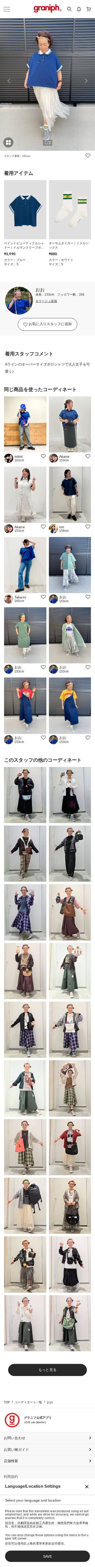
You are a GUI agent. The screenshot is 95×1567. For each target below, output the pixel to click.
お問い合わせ (14, 1438)
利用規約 (11, 1477)
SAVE (47, 1556)
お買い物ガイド (16, 1450)
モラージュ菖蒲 (46, 301)
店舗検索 (11, 1461)
